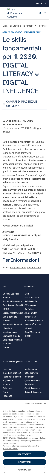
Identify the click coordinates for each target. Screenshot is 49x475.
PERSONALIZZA (24, 470)
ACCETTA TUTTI (24, 454)
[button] (40, 13)
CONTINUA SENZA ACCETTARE (36, 403)
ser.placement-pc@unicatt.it (25, 267)
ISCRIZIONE (34, 252)
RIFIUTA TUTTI (24, 462)
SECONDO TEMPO (31, 362)
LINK (4, 286)
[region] (24, 437)
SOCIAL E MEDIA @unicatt (13, 362)
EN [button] (45, 13)
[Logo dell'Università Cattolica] (17, 13)
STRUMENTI (28, 286)
